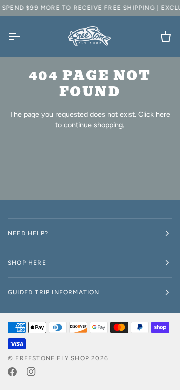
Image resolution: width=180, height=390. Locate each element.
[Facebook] (12, 372)
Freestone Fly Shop (53, 358)
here (163, 114)
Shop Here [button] (27, 263)
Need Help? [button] (28, 233)
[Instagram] (31, 372)
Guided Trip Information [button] (54, 292)
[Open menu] (23, 36)
